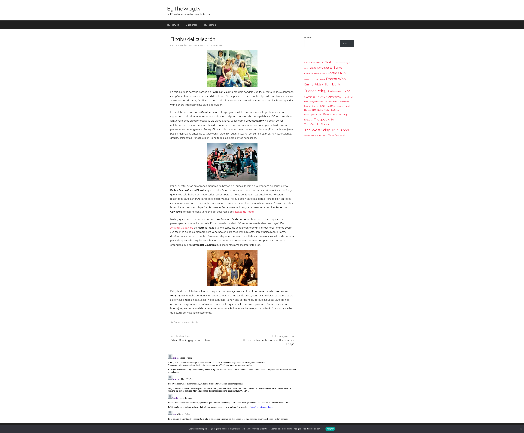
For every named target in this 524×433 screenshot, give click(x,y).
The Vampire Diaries (316, 124)
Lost (322, 105)
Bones (338, 67)
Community (308, 79)
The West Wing (317, 130)
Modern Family (344, 106)
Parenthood (330, 114)
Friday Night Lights (327, 84)
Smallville (308, 120)
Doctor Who (336, 79)
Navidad (307, 110)
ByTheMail (191, 24)
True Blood (340, 130)
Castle (332, 73)
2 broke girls (309, 63)
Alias (306, 68)
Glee (347, 91)
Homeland (347, 97)
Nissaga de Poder (243, 211)
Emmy (308, 84)
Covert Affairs (319, 79)
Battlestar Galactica (320, 67)
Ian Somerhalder (332, 102)
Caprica (323, 73)
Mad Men (331, 106)
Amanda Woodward (181, 227)
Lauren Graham (311, 106)
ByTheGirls (173, 24)
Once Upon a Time (313, 114)
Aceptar (330, 429)
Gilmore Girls (336, 91)
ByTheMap (210, 24)
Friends (310, 91)
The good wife (324, 119)
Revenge (343, 114)
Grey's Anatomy (329, 97)
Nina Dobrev (335, 110)
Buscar (308, 37)
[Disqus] (232, 387)
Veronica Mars (309, 135)
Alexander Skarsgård (343, 63)
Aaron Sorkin (325, 62)
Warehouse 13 (321, 135)
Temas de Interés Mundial (186, 322)
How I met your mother (314, 102)
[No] (520, 429)
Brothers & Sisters (311, 73)
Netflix (320, 110)
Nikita (326, 110)
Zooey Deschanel (336, 135)
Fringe (323, 90)
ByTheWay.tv (184, 8)
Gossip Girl (310, 96)
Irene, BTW (218, 45)
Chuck (342, 73)
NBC (314, 110)
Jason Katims (344, 101)
